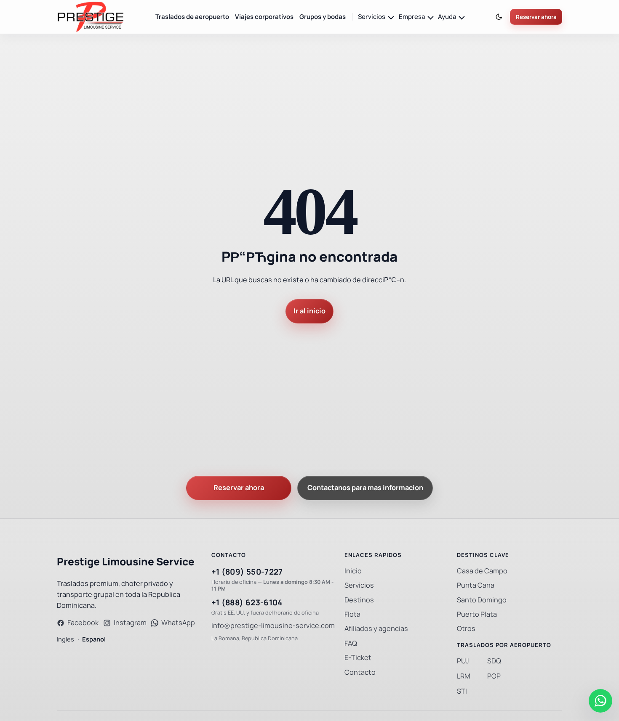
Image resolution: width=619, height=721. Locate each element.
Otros (466, 629)
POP (494, 676)
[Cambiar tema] (499, 17)
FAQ (350, 643)
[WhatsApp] (600, 701)
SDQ (494, 661)
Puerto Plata (477, 614)
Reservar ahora (536, 17)
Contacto (360, 672)
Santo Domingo (482, 600)
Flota (352, 614)
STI (462, 691)
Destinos (359, 600)
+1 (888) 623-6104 (247, 602)
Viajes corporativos (264, 16)
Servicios (359, 585)
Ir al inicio (309, 311)
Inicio (353, 571)
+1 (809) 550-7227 (247, 571)
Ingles (65, 639)
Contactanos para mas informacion (365, 488)
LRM (463, 676)
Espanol (94, 639)
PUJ (463, 661)
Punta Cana (475, 585)
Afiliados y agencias (376, 629)
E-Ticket (357, 658)
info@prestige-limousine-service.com (273, 626)
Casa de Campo (482, 571)
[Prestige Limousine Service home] (90, 17)
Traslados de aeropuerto (192, 16)
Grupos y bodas (322, 16)
